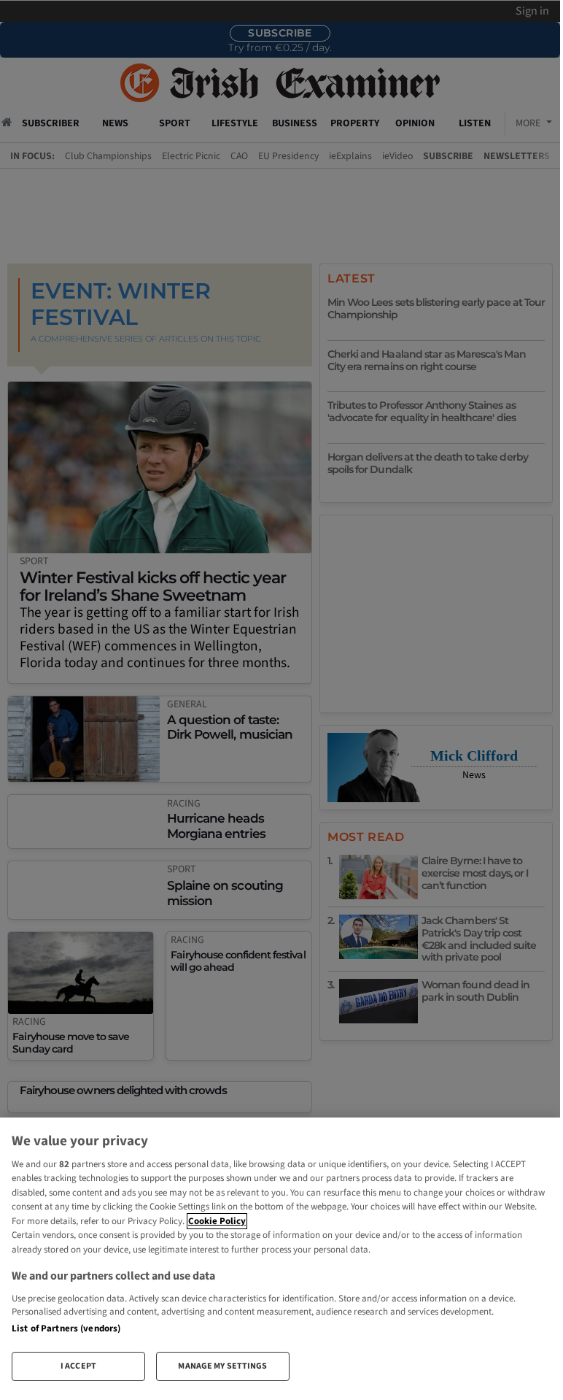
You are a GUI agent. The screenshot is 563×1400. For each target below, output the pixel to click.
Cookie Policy (217, 1221)
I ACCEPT (78, 1366)
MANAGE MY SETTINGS (222, 1366)
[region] (280, 1255)
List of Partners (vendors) (66, 1328)
